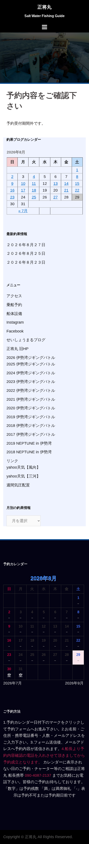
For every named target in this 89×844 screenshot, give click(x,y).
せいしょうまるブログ (25, 340)
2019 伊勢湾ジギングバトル (30, 417)
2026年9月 (74, 683)
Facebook (15, 331)
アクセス (14, 296)
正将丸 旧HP (17, 349)
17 (23, 190)
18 (34, 190)
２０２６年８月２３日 (25, 262)
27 (55, 197)
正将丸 (44, 7)
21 (66, 190)
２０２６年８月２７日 (25, 245)
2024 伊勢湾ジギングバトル (30, 373)
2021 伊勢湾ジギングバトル (30, 399)
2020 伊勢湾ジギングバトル (30, 408)
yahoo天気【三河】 (23, 476)
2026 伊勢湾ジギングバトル (30, 357)
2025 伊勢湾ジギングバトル (30, 364)
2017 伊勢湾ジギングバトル (30, 434)
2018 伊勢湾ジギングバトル (30, 425)
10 (23, 183)
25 (34, 197)
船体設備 (14, 313)
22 (77, 190)
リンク (12, 461)
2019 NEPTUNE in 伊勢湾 (29, 443)
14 (66, 183)
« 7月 (23, 211)
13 (55, 183)
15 (77, 183)
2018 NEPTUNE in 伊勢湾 (29, 452)
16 (12, 190)
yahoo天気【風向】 (23, 467)
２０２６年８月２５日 (25, 253)
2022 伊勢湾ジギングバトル (30, 390)
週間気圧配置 (18, 485)
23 (12, 197)
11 (34, 183)
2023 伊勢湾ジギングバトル (30, 381)
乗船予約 (14, 305)
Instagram (15, 322)
